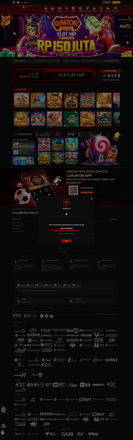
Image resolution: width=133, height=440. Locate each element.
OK (66, 241)
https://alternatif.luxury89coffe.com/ (66, 231)
